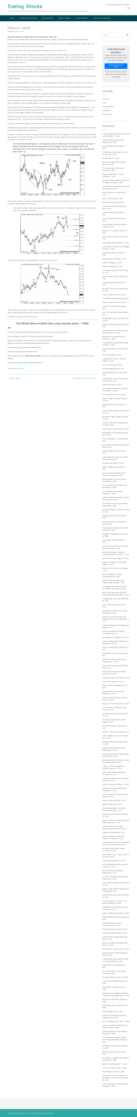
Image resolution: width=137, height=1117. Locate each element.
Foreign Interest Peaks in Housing (114, 359)
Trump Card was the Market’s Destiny (115, 666)
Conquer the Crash (28, 18)
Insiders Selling (13, 378)
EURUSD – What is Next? (111, 732)
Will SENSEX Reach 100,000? (112, 1005)
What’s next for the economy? (112, 568)
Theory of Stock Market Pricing (113, 140)
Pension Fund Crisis (109, 295)
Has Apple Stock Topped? (111, 637)
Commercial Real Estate (110, 212)
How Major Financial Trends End (85, 378)
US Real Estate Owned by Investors (114, 224)
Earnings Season (108, 259)
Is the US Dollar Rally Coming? (112, 647)
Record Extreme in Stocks (111, 218)
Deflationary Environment (111, 1046)
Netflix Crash (106, 385)
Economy (105, 99)
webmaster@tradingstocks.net (18, 1113)
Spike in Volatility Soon (110, 467)
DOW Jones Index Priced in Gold (113, 814)
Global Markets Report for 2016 (113, 691)
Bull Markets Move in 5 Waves (112, 653)
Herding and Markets (109, 933)
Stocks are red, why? (109, 558)
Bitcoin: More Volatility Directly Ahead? (115, 445)
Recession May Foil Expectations (113, 289)
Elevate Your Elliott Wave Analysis (114, 162)
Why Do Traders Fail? (109, 800)
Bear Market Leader (109, 243)
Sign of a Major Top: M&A (111, 398)
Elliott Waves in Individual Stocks (113, 337)
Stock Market (82, 18)
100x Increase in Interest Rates (113, 276)
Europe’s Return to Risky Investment (114, 953)
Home (12, 18)
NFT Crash (106, 355)
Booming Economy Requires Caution (115, 433)
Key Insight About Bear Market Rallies (115, 343)
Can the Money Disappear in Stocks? (115, 698)
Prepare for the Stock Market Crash (114, 788)
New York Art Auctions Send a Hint (114, 206)
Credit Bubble (64, 18)
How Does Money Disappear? (112, 871)
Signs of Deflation (108, 913)
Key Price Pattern (108, 202)
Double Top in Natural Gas (111, 324)
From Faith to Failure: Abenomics (113, 772)
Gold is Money (107, 1011)
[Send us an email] (129, 8)
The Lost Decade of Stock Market (114, 971)
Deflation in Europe (109, 832)
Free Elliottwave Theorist (111, 714)
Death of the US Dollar (110, 987)
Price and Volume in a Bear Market (114, 522)
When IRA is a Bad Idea (110, 999)
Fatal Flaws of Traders (110, 949)
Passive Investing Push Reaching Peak (115, 625)
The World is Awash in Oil (111, 726)
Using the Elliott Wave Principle (113, 174)
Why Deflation (107, 1072)
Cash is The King (108, 1068)
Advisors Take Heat (109, 302)
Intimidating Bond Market (111, 282)
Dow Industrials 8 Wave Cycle (112, 372)
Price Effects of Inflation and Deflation (115, 1058)
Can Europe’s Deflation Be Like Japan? (115, 778)
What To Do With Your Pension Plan (115, 943)
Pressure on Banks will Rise (111, 306)
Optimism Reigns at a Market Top (114, 510)
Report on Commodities (110, 231)
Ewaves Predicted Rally (110, 146)
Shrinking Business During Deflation (114, 1031)
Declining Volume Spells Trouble (113, 848)
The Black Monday (108, 977)
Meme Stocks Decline (110, 429)
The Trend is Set (108, 682)
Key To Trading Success (110, 1021)
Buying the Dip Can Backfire (112, 516)
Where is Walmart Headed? (111, 685)
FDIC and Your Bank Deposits (112, 312)
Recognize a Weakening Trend (112, 534)
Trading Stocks (24, 6)
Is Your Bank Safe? (108, 861)
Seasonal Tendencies (109, 253)
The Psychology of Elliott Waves (113, 168)
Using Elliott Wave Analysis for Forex (115, 907)
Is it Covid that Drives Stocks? (112, 491)
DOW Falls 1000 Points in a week (113, 720)
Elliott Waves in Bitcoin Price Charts (114, 611)
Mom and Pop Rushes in (110, 237)
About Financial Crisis (109, 1052)
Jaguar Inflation (107, 804)
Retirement (106, 110)
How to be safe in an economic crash (115, 794)
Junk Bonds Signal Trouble (111, 417)
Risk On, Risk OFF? (108, 704)
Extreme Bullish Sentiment (111, 451)
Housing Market (107, 106)
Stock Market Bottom (110, 929)
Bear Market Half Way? (110, 540)
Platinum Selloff (107, 266)
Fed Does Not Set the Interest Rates (115, 423)
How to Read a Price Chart (111, 192)
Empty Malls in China (109, 965)
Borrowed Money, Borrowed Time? (114, 485)
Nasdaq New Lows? (109, 404)
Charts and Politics (108, 678)
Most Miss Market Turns (110, 349)
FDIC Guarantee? (108, 395)
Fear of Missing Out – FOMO (112, 439)
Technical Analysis (101, 18)
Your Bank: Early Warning (111, 298)
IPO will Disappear (108, 369)
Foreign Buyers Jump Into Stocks (113, 318)
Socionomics (48, 18)
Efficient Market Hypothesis (111, 917)
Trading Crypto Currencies (111, 599)
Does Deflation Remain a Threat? (114, 883)
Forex (104, 103)
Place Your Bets (107, 199)
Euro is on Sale (107, 365)
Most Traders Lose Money (111, 605)
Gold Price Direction (109, 784)
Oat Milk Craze (107, 463)
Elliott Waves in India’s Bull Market (114, 672)
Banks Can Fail (107, 1064)
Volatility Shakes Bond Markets (113, 742)
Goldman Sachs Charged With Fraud (114, 937)
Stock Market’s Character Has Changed (115, 247)
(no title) (105, 158)
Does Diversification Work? (111, 895)
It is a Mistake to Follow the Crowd (114, 707)
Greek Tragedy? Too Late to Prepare (115, 736)
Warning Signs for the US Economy (114, 479)
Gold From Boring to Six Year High (114, 562)
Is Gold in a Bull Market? (110, 981)
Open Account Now (116, 66)
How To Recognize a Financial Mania (115, 1084)
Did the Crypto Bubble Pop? (112, 411)
